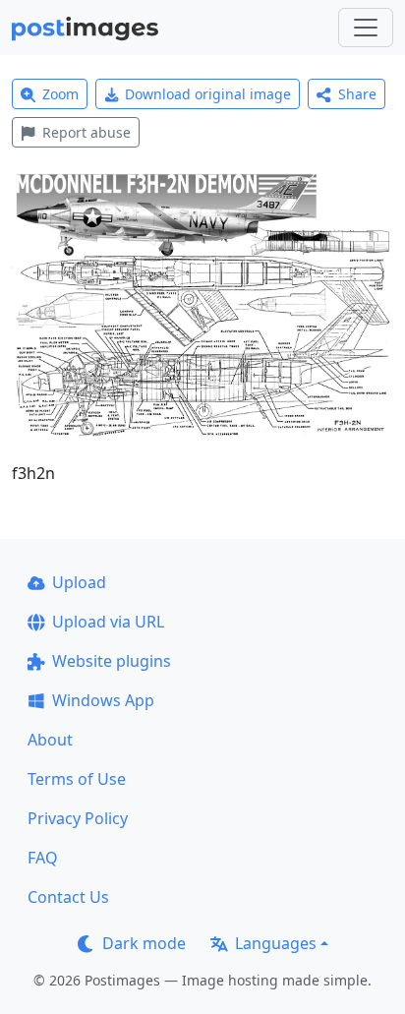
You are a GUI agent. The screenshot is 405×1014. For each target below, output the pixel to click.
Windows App (103, 700)
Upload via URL (108, 621)
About (50, 739)
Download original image (208, 94)
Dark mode (144, 943)
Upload (79, 582)
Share (357, 94)
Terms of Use (77, 779)
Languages (276, 943)
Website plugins (111, 661)
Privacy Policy (78, 818)
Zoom (60, 94)
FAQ (43, 857)
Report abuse (86, 132)
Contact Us (68, 897)
